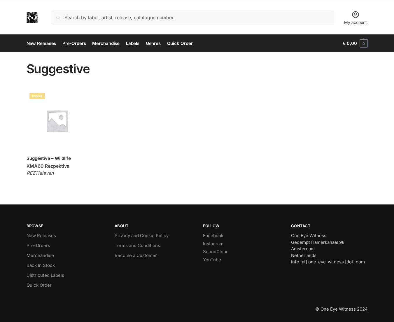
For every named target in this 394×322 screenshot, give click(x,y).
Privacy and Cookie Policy (142, 235)
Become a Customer (136, 255)
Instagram (213, 243)
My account (355, 22)
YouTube (212, 259)
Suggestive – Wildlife (49, 158)
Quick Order (39, 285)
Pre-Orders (38, 245)
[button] (355, 43)
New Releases (41, 235)
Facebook (213, 235)
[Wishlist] (78, 98)
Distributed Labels (45, 275)
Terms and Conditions (137, 245)
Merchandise (40, 255)
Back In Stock (41, 265)
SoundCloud (216, 251)
